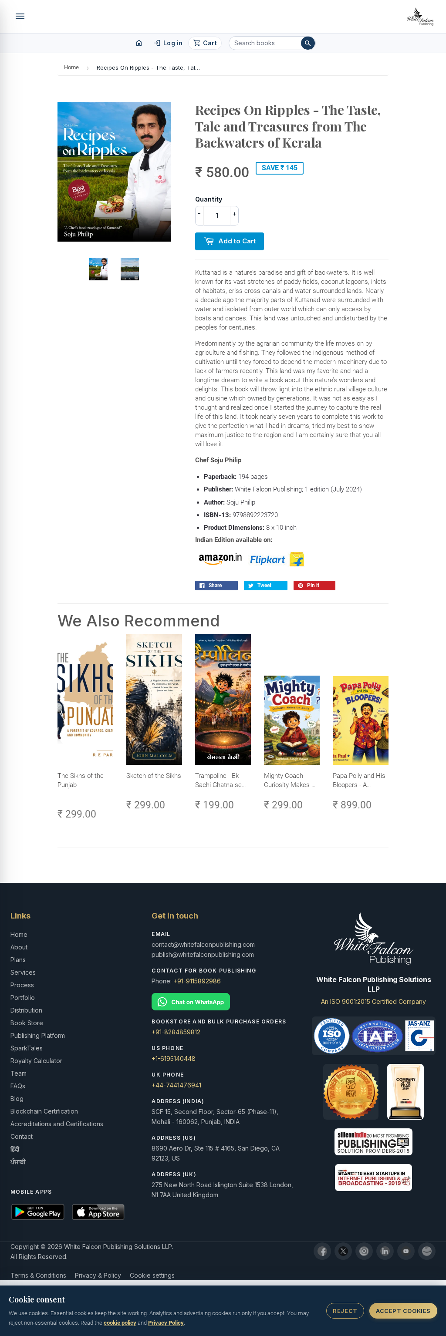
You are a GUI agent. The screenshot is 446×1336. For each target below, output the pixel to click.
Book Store (26, 1022)
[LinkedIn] (385, 1251)
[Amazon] (427, 1251)
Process (22, 985)
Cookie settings (152, 1275)
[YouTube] (406, 1251)
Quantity (208, 199)
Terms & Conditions (38, 1275)
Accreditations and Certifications (56, 1123)
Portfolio (22, 997)
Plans (18, 959)
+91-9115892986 (197, 981)
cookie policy (120, 1322)
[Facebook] (322, 1251)
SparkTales (26, 1048)
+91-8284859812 (176, 1032)
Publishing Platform (37, 1035)
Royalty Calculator (36, 1060)
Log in (167, 43)
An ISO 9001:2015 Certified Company (373, 1001)
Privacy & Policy (98, 1275)
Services (23, 972)
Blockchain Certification (44, 1111)
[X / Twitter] (343, 1251)
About (18, 947)
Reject (345, 1310)
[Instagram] (364, 1251)
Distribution (26, 1010)
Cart (205, 43)
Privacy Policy (166, 1322)
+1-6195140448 (174, 1058)
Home (71, 67)
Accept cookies (403, 1310)
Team (18, 1073)
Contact (21, 1136)
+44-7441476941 (176, 1085)
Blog (17, 1098)
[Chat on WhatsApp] (223, 1002)
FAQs (17, 1086)
